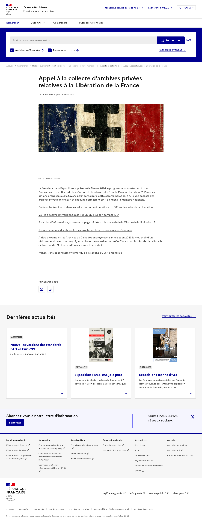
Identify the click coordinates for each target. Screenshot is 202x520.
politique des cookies (143, 509)
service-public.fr (157, 493)
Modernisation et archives (114, 450)
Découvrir (36, 22)
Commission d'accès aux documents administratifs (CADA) (50, 456)
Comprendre (60, 22)
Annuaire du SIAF (175, 450)
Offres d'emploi (142, 455)
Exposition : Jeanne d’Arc (158, 374)
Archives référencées (27, 50)
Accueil (9, 65)
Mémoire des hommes (81, 458)
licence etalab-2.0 (118, 515)
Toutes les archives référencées (149, 465)
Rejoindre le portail (144, 460)
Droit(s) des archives (112, 445)
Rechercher (12, 22)
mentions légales (56, 509)
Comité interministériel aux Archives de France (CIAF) (51, 447)
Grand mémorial (78, 453)
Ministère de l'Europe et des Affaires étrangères (19, 457)
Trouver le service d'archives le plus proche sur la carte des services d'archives (85, 230)
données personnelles (79, 509)
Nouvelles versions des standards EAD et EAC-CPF (35, 347)
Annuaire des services (177, 445)
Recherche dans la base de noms (122, 7)
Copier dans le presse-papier (50, 289)
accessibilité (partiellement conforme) (111, 509)
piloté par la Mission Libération (121, 192)
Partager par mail (42, 289)
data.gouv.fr (180, 493)
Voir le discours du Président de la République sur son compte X (77, 215)
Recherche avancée (170, 50)
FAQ (188, 40)
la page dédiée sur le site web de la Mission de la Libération (116, 222)
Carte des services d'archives (180, 455)
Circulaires (140, 445)
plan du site (38, 509)
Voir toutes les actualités (177, 316)
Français (186, 7)
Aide (137, 450)
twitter (192, 417)
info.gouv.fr (136, 493)
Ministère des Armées (16, 450)
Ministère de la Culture (16, 445)
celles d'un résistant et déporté (82, 245)
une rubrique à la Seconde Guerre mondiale (95, 253)
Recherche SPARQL (158, 7)
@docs (138, 470)
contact (10, 509)
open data (23, 509)
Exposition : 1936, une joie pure (98, 374)
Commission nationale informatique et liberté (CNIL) (52, 466)
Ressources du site (64, 50)
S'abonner (15, 422)
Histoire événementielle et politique (48, 65)
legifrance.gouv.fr (113, 493)
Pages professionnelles (91, 22)
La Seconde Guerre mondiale (82, 65)
